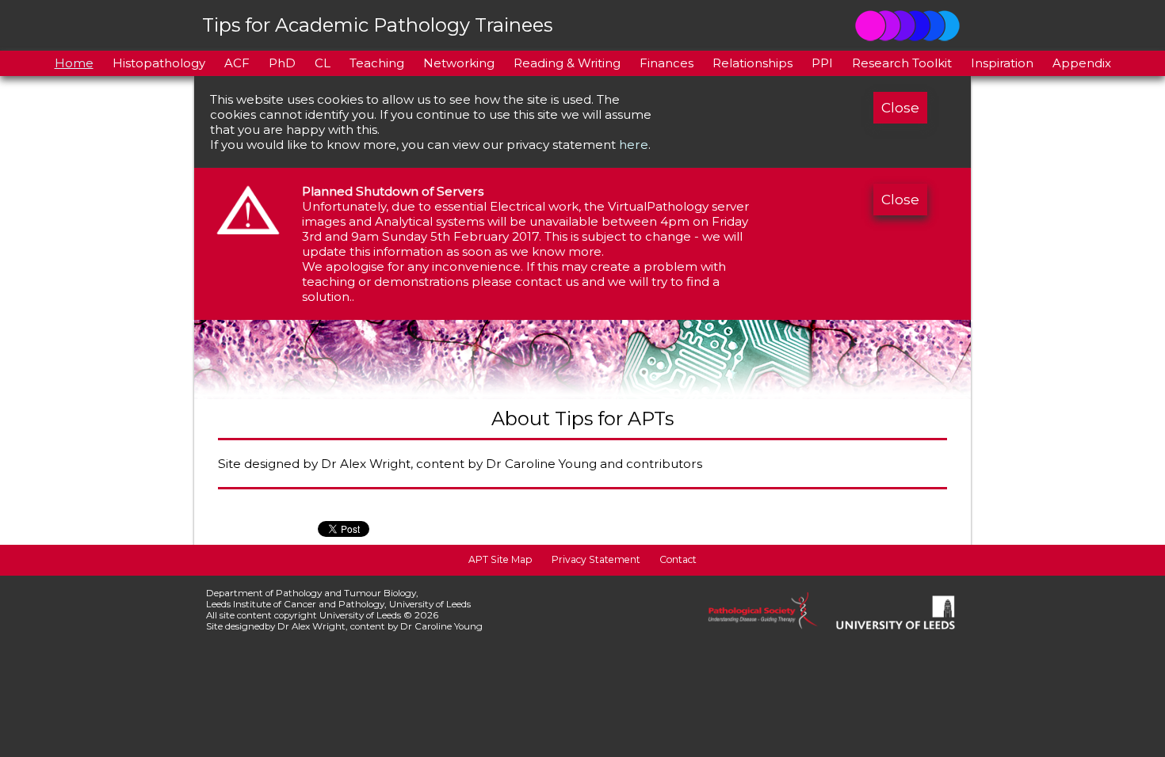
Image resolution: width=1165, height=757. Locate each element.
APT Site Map (500, 559)
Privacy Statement (596, 559)
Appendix (1081, 62)
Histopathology (159, 62)
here (633, 144)
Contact (678, 559)
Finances (666, 62)
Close (900, 108)
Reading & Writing (567, 62)
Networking (459, 62)
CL (322, 62)
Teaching (377, 62)
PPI (822, 62)
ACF (237, 62)
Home (74, 62)
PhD (282, 62)
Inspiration (1002, 62)
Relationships (752, 62)
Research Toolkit (902, 62)
